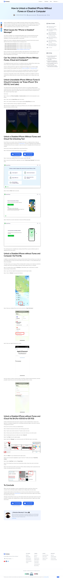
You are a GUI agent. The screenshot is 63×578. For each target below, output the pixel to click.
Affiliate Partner (36, 559)
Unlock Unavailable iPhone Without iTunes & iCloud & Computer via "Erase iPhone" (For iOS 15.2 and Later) (53, 34)
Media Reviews (36, 558)
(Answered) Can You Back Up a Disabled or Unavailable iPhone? (52, 61)
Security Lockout (34, 68)
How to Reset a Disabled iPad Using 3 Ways (52, 59)
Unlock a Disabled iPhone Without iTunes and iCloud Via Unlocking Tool (53, 38)
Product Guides (53, 558)
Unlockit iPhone (22, 143)
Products (40, 1)
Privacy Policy (36, 561)
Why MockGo (28, 556)
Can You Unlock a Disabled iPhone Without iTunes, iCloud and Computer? (53, 30)
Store (51, 1)
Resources (55, 1)
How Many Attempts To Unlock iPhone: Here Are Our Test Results (53, 66)
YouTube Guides (53, 556)
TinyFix (27, 562)
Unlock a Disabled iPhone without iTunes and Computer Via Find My (53, 41)
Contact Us (44, 559)
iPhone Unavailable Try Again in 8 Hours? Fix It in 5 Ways (53, 64)
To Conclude (50, 47)
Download (46, 1)
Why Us (35, 556)
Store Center (45, 556)
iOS (49, 15)
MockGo (27, 555)
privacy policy (46, 576)
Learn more (14, 518)
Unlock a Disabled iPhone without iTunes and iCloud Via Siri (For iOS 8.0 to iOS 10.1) (53, 44)
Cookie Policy (36, 562)
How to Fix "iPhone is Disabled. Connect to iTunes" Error (52, 57)
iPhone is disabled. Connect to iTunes (23, 49)
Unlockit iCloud (28, 558)
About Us (35, 555)
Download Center (45, 555)
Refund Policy (36, 565)
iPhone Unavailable (25, 68)
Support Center (45, 558)
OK (58, 576)
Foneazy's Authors (54, 559)
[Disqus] (22, 534)
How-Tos (52, 555)
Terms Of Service (37, 564)
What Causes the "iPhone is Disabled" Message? (52, 27)
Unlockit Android (28, 561)
